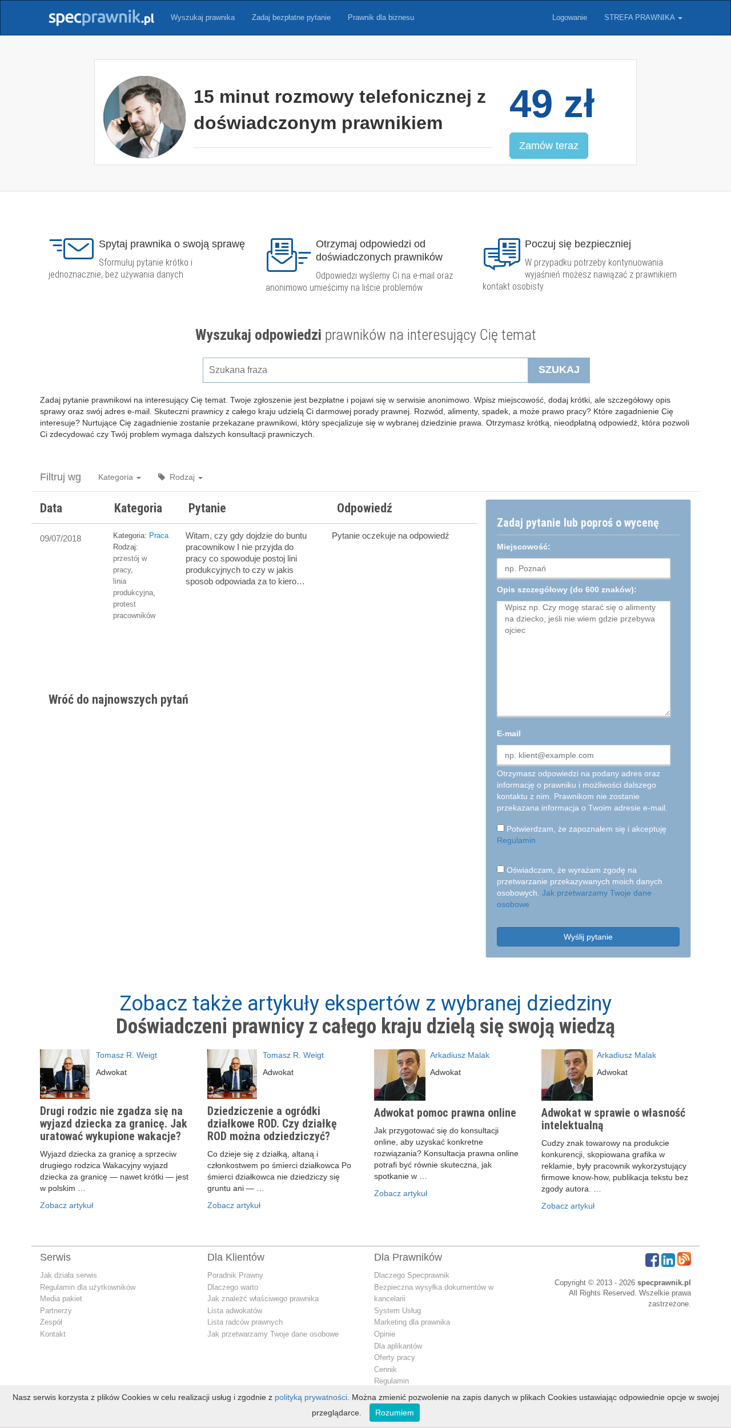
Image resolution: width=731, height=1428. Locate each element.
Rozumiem (394, 1412)
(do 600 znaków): (567, 589)
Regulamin (516, 840)
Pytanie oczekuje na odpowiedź (390, 535)
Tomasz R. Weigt (126, 1055)
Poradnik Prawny (235, 1275)
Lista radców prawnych (245, 1322)
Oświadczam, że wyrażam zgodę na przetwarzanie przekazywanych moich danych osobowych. (579, 887)
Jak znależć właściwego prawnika (263, 1298)
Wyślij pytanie (588, 936)
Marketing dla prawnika (412, 1322)
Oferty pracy (394, 1357)
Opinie (384, 1334)
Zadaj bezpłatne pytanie (291, 17)
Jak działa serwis (68, 1275)
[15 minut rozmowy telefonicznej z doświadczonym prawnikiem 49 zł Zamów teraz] (365, 173)
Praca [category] (158, 535)
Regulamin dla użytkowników (87, 1287)
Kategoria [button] (116, 477)
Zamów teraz (549, 145)
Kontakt (53, 1334)
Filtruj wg (60, 477)
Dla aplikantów (398, 1346)
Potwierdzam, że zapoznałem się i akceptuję (581, 834)
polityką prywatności (311, 1397)
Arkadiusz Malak (459, 1055)
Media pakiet (61, 1298)
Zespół (51, 1322)
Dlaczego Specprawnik (411, 1275)
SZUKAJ (559, 369)
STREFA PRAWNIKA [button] (640, 17)
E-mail (509, 733)
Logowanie (569, 17)
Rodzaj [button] (181, 477)
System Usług (397, 1310)
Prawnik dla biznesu (381, 17)
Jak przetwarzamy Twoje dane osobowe (273, 1334)
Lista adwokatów (234, 1310)
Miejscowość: (524, 546)
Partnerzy (56, 1310)
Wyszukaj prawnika (203, 17)
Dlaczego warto (232, 1287)
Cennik (385, 1369)
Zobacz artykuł (66, 1205)
